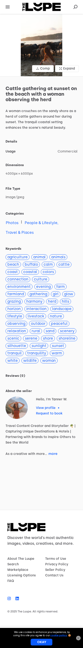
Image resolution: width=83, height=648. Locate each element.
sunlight (39, 346)
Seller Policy (55, 570)
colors (48, 272)
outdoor (38, 323)
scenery (67, 331)
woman (49, 360)
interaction (36, 309)
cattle (64, 264)
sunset (58, 346)
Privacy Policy (56, 564)
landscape (61, 309)
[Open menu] (7, 7)
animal (39, 257)
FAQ (10, 581)
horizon (14, 309)
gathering (38, 294)
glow (68, 294)
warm (57, 353)
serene (31, 338)
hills (65, 301)
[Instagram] (10, 598)
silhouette (16, 346)
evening (43, 286)
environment (19, 286)
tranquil (14, 353)
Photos (12, 223)
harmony (34, 301)
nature (56, 316)
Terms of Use (55, 559)
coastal (30, 272)
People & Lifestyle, (41, 223)
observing (16, 323)
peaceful (59, 323)
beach (13, 264)
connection (17, 279)
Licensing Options (21, 575)
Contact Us (54, 575)
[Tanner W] (17, 408)
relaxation (16, 331)
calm (48, 264)
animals (58, 257)
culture (40, 279)
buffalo (31, 264)
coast (12, 272)
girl (56, 294)
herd (52, 301)
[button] (41, 45)
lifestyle (14, 316)
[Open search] (75, 7)
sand (50, 331)
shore (48, 338)
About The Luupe (20, 559)
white (12, 360)
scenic (13, 338)
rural (36, 331)
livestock (36, 316)
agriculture (17, 257)
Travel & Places (20, 232)
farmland (15, 294)
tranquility (36, 353)
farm (60, 286)
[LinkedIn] (16, 598)
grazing (14, 301)
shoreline (67, 338)
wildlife (30, 360)
